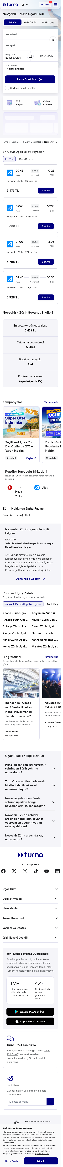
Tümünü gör (51, 402)
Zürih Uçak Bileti (33, 141)
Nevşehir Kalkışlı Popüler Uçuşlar (23, 604)
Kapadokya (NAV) (30, 381)
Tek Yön (9, 159)
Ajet (30, 364)
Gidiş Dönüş (25, 159)
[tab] (12, 22)
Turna (5, 141)
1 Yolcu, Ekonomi (15, 68)
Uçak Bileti (16, 141)
